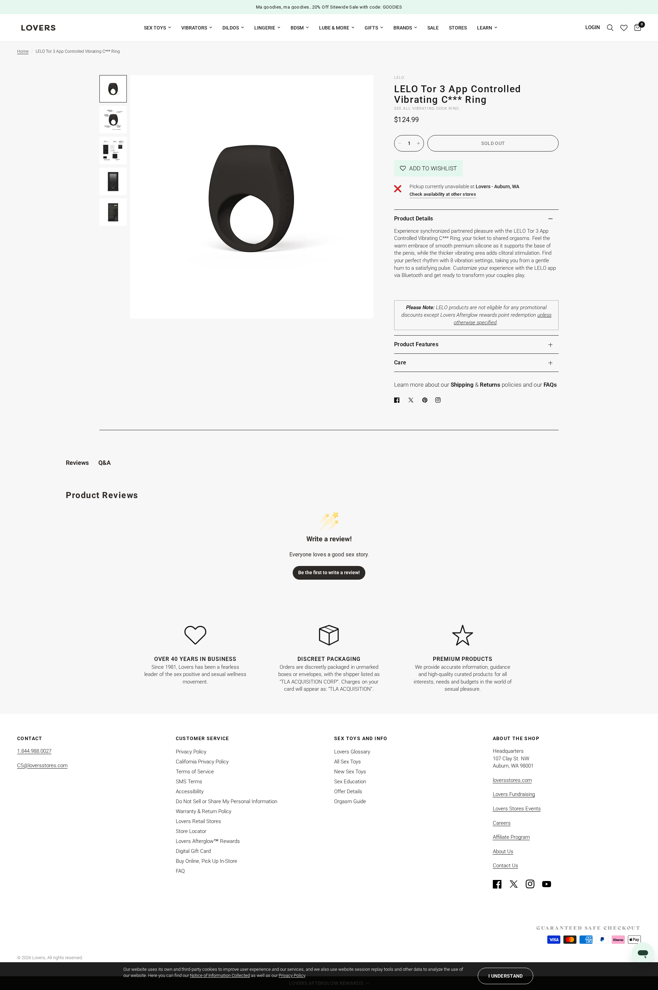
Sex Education (350, 781)
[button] (428, 168)
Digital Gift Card (193, 851)
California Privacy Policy (202, 762)
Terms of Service (195, 772)
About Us (503, 851)
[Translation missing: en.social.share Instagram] (439, 400)
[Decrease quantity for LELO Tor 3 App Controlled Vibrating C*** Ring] (399, 143)
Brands (402, 28)
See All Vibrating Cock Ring (426, 108)
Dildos (230, 28)
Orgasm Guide (350, 801)
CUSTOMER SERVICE (202, 738)
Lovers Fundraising (514, 794)
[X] (412, 400)
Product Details (413, 218)
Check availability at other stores (443, 194)
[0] (636, 27)
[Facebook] (398, 400)
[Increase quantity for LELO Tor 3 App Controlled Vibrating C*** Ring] (418, 143)
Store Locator (191, 831)
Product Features (416, 344)
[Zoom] (359, 89)
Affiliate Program (511, 837)
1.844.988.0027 (34, 751)
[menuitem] (157, 28)
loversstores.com (512, 780)
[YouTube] (549, 884)
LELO (399, 77)
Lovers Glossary (352, 752)
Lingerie (264, 28)
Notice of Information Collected (220, 975)
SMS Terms (189, 781)
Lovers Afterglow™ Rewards (208, 841)
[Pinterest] (426, 400)
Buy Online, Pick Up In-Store (206, 861)
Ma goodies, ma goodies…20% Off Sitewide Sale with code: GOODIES (329, 7)
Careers (502, 823)
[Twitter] (516, 884)
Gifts (371, 28)
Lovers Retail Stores (198, 821)
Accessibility (190, 791)
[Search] (610, 27)
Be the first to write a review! (329, 572)
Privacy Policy (191, 752)
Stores (458, 28)
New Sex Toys (350, 772)
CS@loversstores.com (42, 765)
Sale (433, 28)
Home (22, 51)
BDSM (297, 28)
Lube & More (334, 28)
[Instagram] (533, 884)
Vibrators (194, 28)
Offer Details (348, 791)
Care (400, 362)
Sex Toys (155, 28)
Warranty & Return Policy (203, 811)
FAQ (180, 871)
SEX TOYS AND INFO (361, 738)
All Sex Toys (347, 762)
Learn (484, 28)
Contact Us (505, 865)
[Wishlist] (624, 27)
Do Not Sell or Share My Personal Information (226, 801)
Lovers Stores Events (517, 809)
